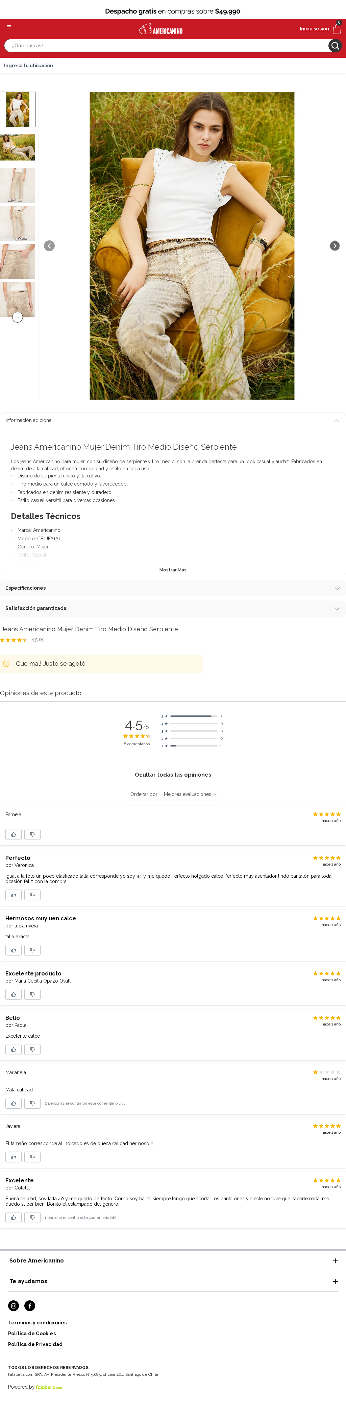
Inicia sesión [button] (314, 28)
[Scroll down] (17, 317)
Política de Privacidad (35, 1344)
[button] (173, 47)
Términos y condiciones (37, 1322)
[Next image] (334, 245)
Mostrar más (173, 569)
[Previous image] (49, 245)
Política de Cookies (32, 1333)
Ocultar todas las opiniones (173, 775)
